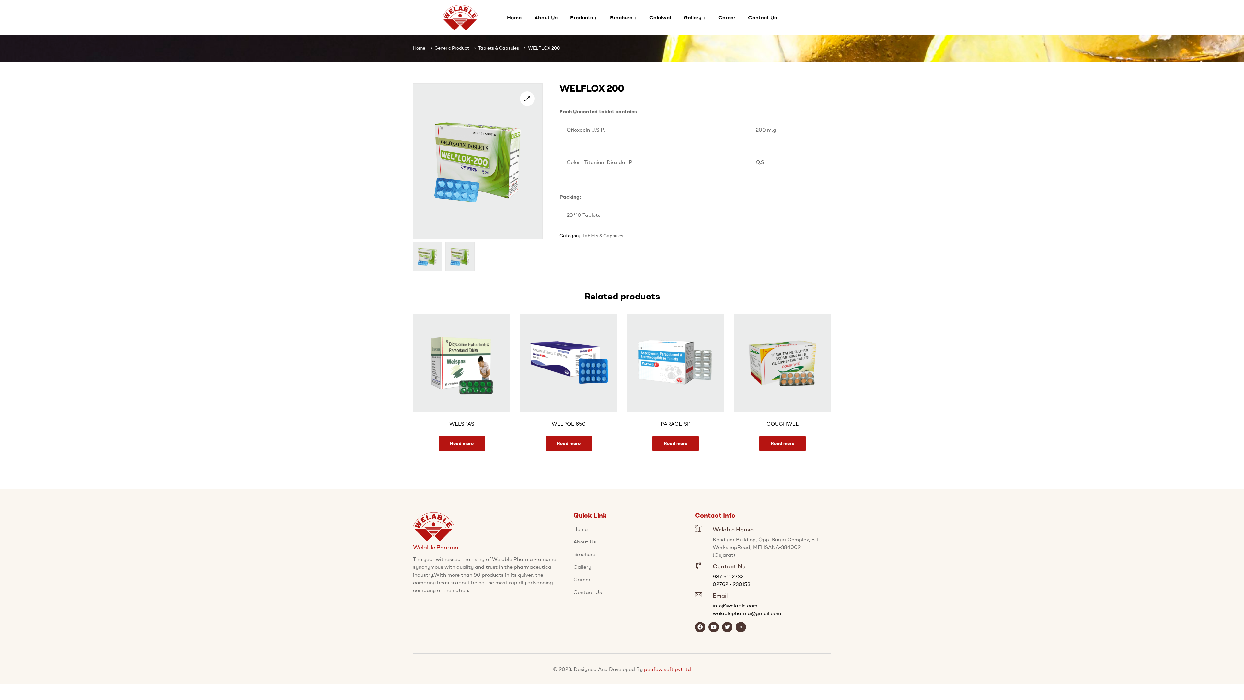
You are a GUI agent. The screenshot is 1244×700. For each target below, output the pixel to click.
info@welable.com (735, 605)
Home (419, 48)
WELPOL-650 (569, 423)
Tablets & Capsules (498, 48)
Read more (462, 443)
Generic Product (451, 48)
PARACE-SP (676, 423)
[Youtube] (713, 627)
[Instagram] (741, 627)
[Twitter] (727, 627)
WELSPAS (461, 423)
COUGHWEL (782, 423)
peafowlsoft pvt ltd (667, 669)
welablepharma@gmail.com (747, 613)
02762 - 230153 (731, 584)
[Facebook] (700, 627)
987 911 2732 (728, 576)
